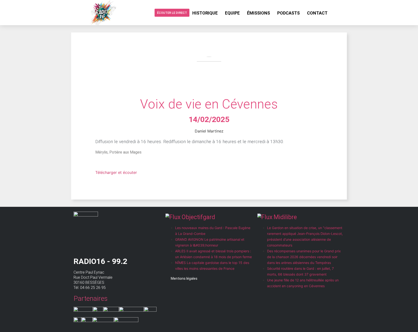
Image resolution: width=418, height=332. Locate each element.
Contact (317, 12)
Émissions (258, 12)
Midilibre (285, 217)
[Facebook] (335, 12)
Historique (205, 12)
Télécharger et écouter (116, 172)
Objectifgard (198, 217)
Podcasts (288, 12)
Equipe (232, 12)
